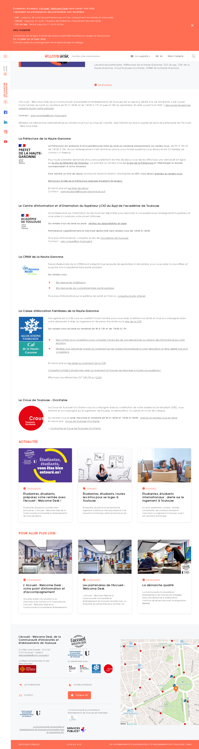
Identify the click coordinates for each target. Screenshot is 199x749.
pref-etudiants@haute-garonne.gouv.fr (83, 191)
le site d (56, 163)
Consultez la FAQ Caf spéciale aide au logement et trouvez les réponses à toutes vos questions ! (104, 370)
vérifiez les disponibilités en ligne (107, 223)
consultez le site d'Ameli (131, 296)
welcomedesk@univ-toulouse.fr (49, 115)
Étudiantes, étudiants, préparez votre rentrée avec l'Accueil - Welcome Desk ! (44, 497)
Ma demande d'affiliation (71, 282)
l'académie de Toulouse (114, 238)
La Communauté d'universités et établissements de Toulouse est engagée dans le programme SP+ (42, 729)
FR (157, 56)
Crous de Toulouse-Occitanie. (82, 421)
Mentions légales (29, 744)
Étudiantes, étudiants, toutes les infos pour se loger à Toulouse (104, 497)
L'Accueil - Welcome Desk (53, 8)
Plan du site (74, 744)
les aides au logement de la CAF (87, 363)
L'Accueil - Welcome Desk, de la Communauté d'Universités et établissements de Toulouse (40, 639)
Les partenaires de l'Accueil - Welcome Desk (104, 586)
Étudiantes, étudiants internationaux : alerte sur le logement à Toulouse (163, 497)
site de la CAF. (133, 321)
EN (161, 56)
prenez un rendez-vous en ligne (158, 417)
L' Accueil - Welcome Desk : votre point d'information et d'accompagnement (44, 588)
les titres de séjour (78, 188)
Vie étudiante (34, 488)
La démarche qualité (158, 585)
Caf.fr (98, 377)
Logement (92, 488)
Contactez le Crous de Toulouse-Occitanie (75, 428)
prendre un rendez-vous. (169, 173)
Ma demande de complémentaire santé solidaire (85, 288)
